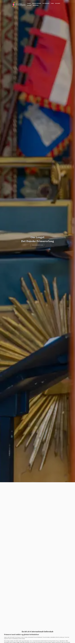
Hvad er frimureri (36, 3)
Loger (52, 3)
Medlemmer (35, 5)
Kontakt (29, 5)
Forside (29, 3)
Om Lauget (57, 3)
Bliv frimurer (46, 3)
